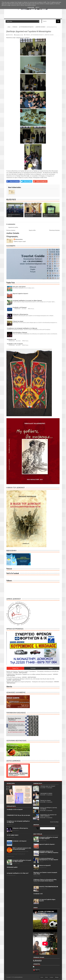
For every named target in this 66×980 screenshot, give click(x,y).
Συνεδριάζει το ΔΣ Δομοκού (19, 841)
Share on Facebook (14, 181)
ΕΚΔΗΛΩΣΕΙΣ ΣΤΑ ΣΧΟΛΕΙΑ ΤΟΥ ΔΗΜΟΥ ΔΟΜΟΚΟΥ (48, 815)
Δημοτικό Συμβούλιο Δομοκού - (47, 844)
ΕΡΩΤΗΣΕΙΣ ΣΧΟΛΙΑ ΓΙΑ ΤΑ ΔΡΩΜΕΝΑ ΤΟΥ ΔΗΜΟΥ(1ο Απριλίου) (48, 852)
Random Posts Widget (54, 821)
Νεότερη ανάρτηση (10, 230)
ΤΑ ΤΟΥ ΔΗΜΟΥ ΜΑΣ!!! (12, 835)
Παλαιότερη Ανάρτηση (54, 230)
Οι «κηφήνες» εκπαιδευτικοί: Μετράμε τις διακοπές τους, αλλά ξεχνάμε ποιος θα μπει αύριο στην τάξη (30, 678)
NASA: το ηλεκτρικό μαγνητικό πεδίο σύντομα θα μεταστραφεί (22, 848)
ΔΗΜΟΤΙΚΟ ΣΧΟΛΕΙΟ (49, 34)
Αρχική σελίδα (32, 230)
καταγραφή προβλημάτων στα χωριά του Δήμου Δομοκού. (22, 861)
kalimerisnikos (19, 239)
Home (41, 977)
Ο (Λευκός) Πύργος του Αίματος (13, 677)
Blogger (57, 977)
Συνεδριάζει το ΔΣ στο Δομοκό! (15, 809)
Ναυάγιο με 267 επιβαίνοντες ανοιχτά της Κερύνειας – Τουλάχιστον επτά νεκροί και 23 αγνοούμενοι (29, 681)
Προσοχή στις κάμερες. (45, 800)
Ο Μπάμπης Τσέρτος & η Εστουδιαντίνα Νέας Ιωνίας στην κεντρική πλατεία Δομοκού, (45, 880)
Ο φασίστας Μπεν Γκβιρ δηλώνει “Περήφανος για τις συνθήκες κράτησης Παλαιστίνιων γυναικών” (29, 674)
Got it (37, 7)
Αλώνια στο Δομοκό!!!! (45, 865)
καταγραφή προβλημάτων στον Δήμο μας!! (17, 873)
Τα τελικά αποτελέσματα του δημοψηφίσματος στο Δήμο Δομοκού (48, 859)
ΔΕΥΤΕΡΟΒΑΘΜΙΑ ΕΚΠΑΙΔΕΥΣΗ (37, 34)
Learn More (30, 7)
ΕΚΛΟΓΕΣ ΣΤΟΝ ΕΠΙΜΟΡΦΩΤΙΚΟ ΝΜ (48, 886)
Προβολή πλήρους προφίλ (20, 241)
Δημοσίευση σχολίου (13, 227)
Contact (51, 977)
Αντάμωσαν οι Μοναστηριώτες (20, 828)
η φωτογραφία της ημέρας (46, 793)
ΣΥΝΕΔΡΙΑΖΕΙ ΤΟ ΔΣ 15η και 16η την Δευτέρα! (18, 815)
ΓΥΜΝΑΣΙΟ (28, 34)
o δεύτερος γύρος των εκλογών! (47, 786)
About (46, 977)
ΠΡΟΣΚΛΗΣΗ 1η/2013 (12, 867)
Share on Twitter (27, 181)
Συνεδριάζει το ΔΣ (38, 893)
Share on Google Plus (41, 181)
